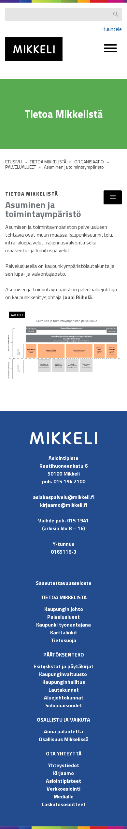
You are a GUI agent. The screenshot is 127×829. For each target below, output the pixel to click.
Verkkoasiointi (63, 789)
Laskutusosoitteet (64, 804)
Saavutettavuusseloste (64, 583)
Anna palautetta (63, 731)
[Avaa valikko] (110, 51)
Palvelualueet (63, 617)
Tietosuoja (63, 640)
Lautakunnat (64, 690)
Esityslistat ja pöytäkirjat (63, 666)
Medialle (64, 796)
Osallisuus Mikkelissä (64, 739)
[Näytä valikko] (113, 197)
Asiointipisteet (63, 781)
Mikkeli (12, 62)
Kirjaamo (63, 773)
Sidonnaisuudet (63, 705)
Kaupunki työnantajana (63, 625)
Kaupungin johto (63, 609)
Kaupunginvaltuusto (63, 674)
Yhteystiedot (63, 765)
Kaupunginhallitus (63, 682)
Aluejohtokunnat (63, 697)
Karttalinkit (63, 632)
